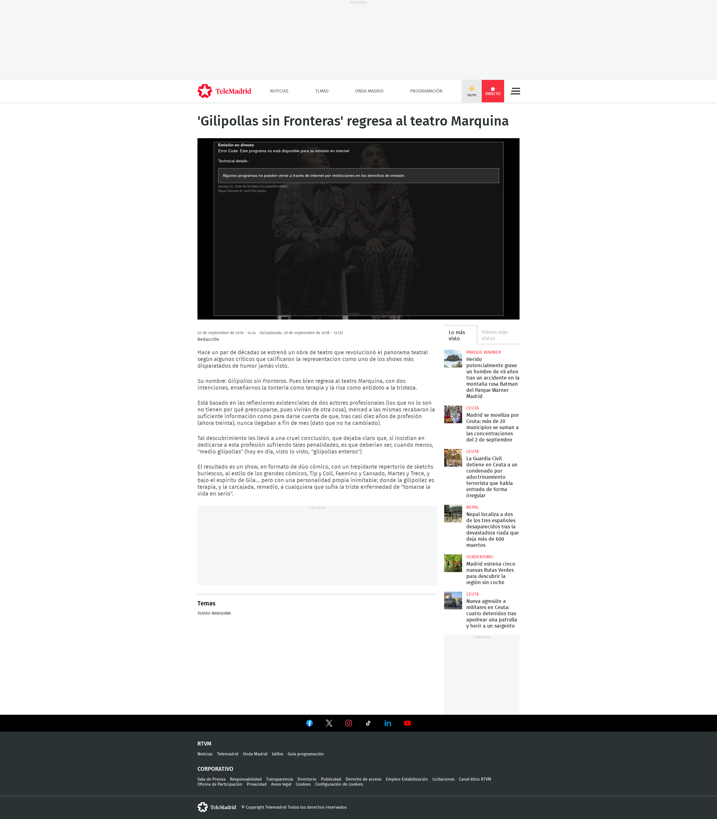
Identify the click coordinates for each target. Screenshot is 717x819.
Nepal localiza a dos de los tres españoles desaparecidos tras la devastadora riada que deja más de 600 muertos (453, 513)
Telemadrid (227, 754)
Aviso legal (281, 784)
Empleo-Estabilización (407, 779)
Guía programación (306, 754)
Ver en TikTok (368, 724)
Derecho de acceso (363, 779)
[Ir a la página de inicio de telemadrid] (224, 91)
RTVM (204, 744)
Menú (515, 91)
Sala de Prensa (211, 779)
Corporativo (215, 769)
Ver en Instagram (348, 723)
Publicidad (331, 779)
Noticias (279, 91)
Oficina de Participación (219, 784)
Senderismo (479, 557)
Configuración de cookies (339, 784)
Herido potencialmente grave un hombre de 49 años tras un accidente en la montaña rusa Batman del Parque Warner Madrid (453, 358)
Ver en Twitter (329, 724)
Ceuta (472, 408)
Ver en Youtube (407, 723)
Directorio (306, 779)
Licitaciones (443, 779)
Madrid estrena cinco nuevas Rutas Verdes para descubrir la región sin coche (453, 563)
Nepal (472, 507)
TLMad (322, 91)
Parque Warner (483, 352)
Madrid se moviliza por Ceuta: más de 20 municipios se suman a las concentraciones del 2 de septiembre (453, 414)
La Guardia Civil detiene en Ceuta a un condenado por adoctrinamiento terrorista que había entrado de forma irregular (453, 458)
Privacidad (257, 784)
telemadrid (216, 807)
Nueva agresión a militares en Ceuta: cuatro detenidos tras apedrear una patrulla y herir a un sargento (453, 600)
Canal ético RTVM (475, 779)
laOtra (277, 754)
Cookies (303, 784)
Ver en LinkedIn (388, 723)
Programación (426, 91)
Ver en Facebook (309, 724)
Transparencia (279, 779)
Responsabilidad (246, 779)
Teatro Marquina (214, 614)
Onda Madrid (369, 91)
